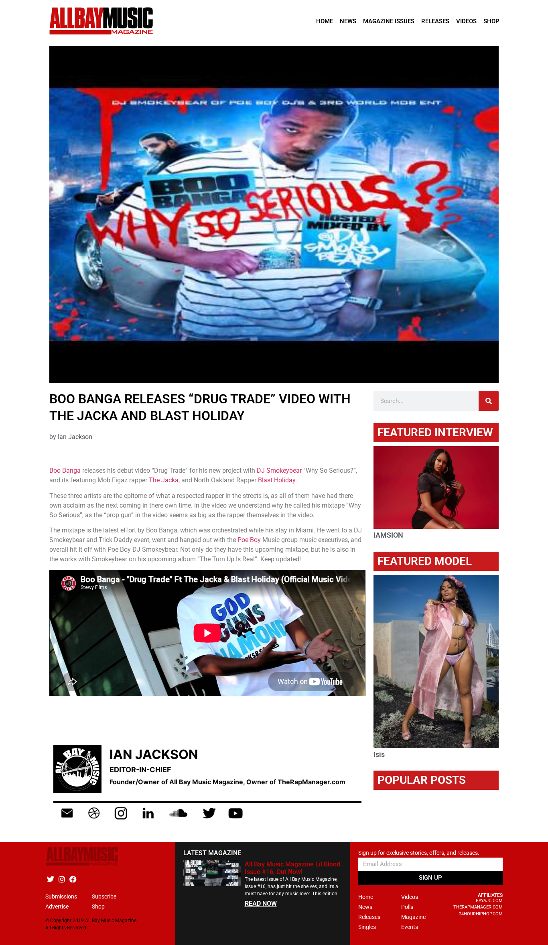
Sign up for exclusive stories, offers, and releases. (418, 853)
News (348, 21)
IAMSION (388, 535)
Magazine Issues (388, 21)
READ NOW (261, 903)
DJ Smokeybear (279, 470)
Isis (379, 754)
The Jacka (164, 480)
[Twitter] (50, 879)
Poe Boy (249, 540)
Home (324, 21)
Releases (435, 21)
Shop (491, 21)
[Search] (489, 401)
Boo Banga (65, 470)
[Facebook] (73, 879)
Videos (466, 21)
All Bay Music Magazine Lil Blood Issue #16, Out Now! (292, 868)
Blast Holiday (276, 480)
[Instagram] (62, 879)
